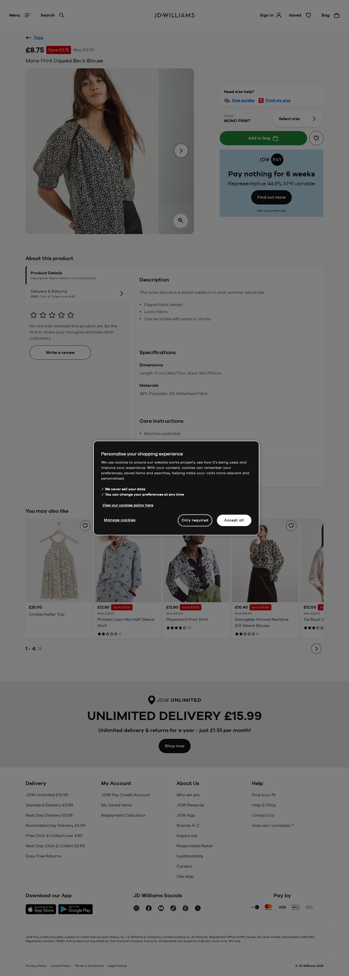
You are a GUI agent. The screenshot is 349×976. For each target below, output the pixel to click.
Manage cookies (120, 520)
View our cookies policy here (127, 505)
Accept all (234, 520)
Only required (195, 520)
